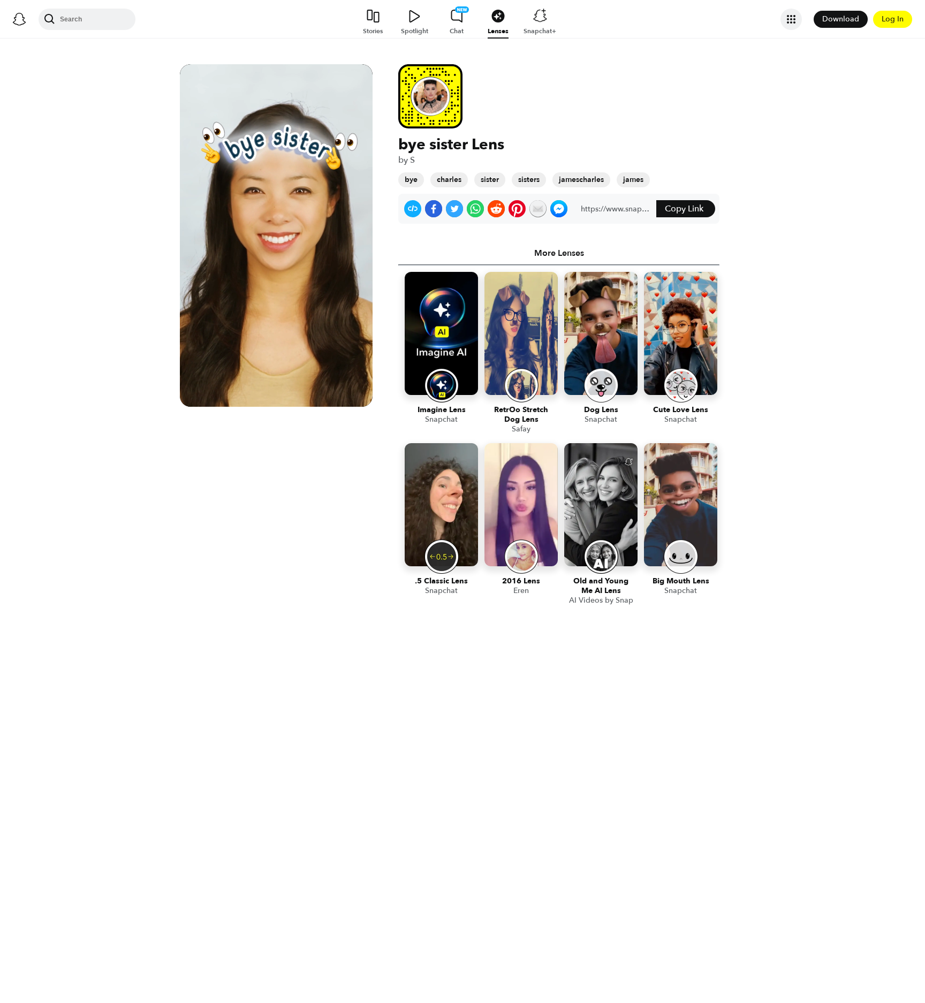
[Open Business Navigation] (791, 19)
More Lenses (559, 253)
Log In (893, 19)
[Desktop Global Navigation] (19, 19)
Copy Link (684, 209)
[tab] (558, 253)
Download (840, 19)
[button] (412, 208)
